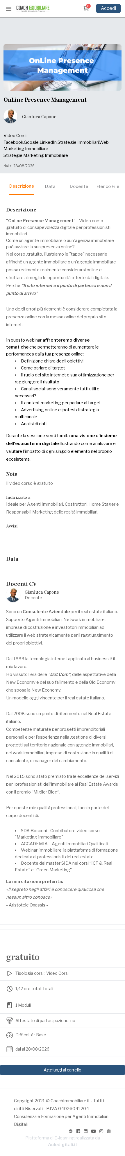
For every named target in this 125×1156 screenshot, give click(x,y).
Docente (79, 186)
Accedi (108, 8)
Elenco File (108, 186)
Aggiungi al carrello (62, 1070)
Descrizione (21, 186)
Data (50, 186)
